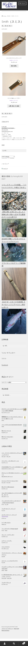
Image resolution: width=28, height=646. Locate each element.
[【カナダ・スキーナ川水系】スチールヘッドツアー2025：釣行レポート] (14, 321)
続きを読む (14, 66)
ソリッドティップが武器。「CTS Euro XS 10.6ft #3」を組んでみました (14, 187)
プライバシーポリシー (7, 628)
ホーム (4, 16)
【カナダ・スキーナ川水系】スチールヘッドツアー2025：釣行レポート (13, 304)
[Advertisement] (14, 605)
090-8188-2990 (5, 129)
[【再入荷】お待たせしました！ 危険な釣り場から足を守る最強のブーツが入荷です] (14, 228)
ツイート (4, 358)
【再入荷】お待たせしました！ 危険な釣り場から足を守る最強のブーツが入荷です (13, 214)
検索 (14, 643)
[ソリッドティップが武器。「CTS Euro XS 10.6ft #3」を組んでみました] (14, 201)
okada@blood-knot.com (7, 131)
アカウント (4, 643)
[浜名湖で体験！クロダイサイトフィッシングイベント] (14, 252)
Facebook (5, 365)
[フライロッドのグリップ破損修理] (14, 284)
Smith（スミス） (14, 60)
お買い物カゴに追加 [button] (14, 106)
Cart (21, 642)
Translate (12, 158)
